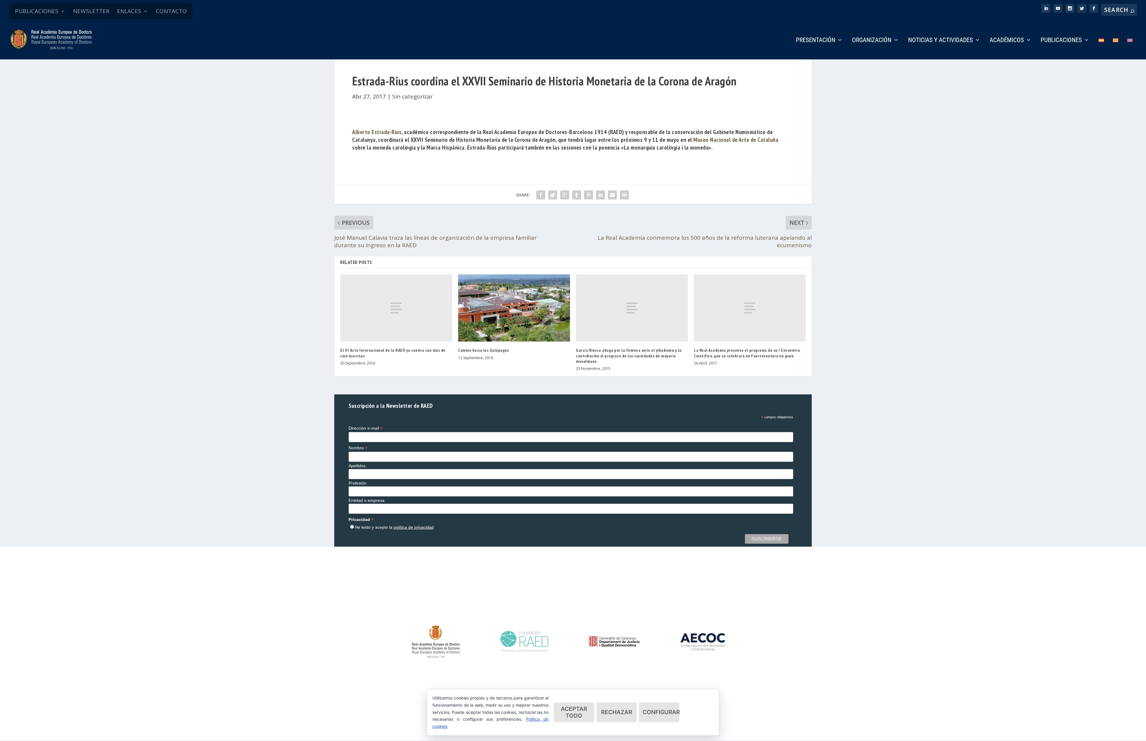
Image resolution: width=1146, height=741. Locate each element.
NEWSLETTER (91, 11)
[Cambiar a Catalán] (1115, 48)
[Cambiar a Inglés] (1130, 48)
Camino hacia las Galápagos (483, 350)
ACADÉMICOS (1007, 41)
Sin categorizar (412, 96)
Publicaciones (1061, 41)
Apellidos (357, 465)
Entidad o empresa (366, 500)
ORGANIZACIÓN (871, 41)
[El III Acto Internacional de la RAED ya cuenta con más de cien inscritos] (396, 308)
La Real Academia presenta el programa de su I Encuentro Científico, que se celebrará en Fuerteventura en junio (747, 353)
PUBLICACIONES (36, 11)
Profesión (357, 483)
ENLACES (129, 11)
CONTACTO (171, 11)
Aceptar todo (574, 712)
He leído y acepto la (394, 527)
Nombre (358, 448)
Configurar (661, 712)
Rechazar (616, 712)
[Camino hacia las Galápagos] (514, 308)
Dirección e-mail (366, 428)
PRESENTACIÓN (815, 41)
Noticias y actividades (940, 41)
